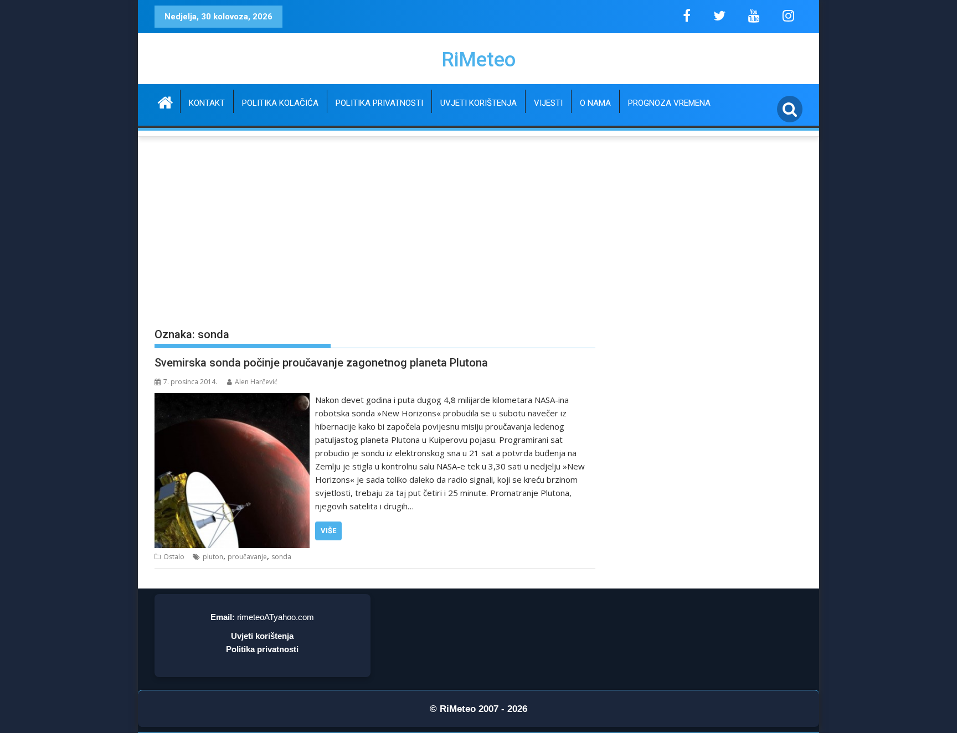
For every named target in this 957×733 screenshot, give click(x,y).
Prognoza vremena (669, 103)
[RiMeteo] (165, 101)
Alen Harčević (256, 381)
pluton (213, 556)
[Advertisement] (375, 238)
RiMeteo (478, 59)
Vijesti (548, 103)
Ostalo (173, 556)
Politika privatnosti (379, 103)
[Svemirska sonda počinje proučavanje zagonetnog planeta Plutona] (232, 399)
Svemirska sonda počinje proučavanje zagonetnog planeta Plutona (321, 362)
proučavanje (247, 556)
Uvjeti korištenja (478, 103)
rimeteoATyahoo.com (275, 617)
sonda (281, 556)
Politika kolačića (280, 103)
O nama (595, 103)
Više (328, 530)
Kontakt (207, 103)
